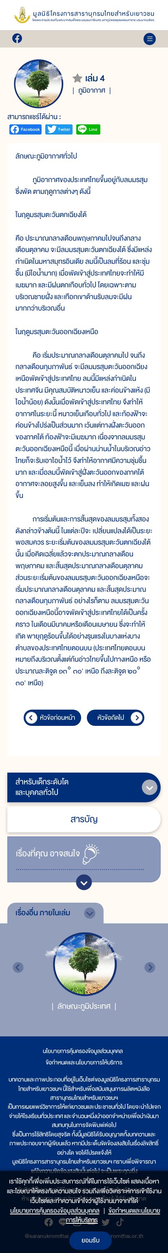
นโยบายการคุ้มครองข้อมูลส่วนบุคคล (83, 1051)
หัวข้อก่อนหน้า (57, 717)
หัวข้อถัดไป (110, 717)
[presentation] (18, 967)
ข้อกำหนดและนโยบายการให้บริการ (84, 1062)
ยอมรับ (90, 1240)
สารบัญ (84, 819)
